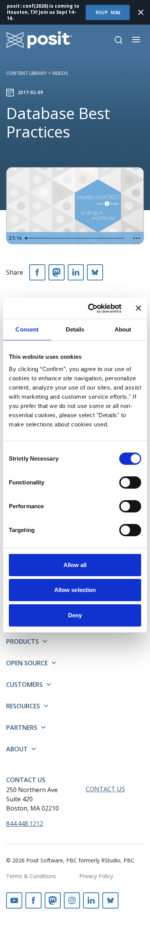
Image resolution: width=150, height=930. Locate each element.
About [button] (17, 749)
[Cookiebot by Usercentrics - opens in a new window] (91, 308)
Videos (60, 73)
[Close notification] (140, 12)
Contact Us (25, 780)
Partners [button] (21, 727)
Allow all (75, 565)
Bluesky (110, 900)
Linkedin (91, 900)
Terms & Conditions (31, 876)
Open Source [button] (27, 663)
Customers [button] (24, 684)
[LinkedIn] (76, 272)
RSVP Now (107, 12)
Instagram (72, 900)
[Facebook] (37, 272)
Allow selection (75, 590)
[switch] (130, 482)
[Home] (39, 40)
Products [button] (22, 641)
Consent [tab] (26, 329)
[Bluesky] (95, 272)
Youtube (14, 900)
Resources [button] (23, 706)
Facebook (33, 900)
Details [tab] (75, 329)
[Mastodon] (56, 272)
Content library (26, 73)
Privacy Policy (96, 876)
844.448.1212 (24, 823)
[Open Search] (118, 40)
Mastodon (53, 900)
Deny (75, 615)
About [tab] (123, 329)
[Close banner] (138, 308)
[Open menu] (136, 39)
